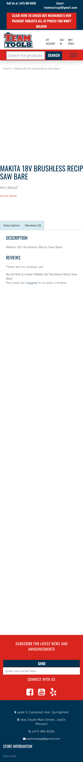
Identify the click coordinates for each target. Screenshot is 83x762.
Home (7, 68)
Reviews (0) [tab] (33, 225)
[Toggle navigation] (73, 55)
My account (50, 42)
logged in (33, 283)
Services (9, 756)
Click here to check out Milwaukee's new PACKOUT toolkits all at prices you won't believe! (41, 21)
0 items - (71, 42)
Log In (62, 42)
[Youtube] (41, 694)
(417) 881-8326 (27, 3)
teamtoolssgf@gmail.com (60, 7)
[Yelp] (53, 694)
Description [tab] (11, 225)
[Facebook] (29, 694)
